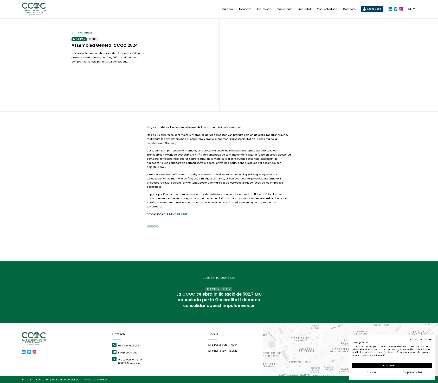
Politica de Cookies (421, 339)
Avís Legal (42, 379)
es (414, 9)
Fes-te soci (264, 9)
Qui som (227, 9)
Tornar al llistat (84, 33)
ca (409, 9)
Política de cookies (95, 379)
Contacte (349, 9)
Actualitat (304, 9)
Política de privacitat (65, 379)
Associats (245, 9)
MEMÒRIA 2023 (178, 214)
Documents (285, 9)
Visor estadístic (327, 9)
